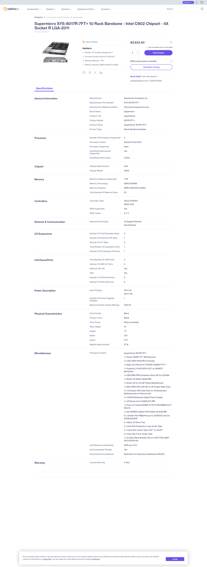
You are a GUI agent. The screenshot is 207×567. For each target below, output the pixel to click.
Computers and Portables (57, 17)
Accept (175, 559)
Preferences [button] (96, 559)
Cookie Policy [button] (47, 559)
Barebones (78, 17)
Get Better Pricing (151, 67)
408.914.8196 (156, 81)
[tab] (44, 89)
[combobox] (135, 52)
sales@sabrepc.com (139, 81)
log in (156, 36)
